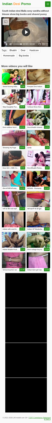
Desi (23, 50)
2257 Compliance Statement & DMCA (40, 418)
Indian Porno (16, 4)
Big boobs (24, 55)
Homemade (9, 55)
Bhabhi (13, 50)
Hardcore (34, 50)
